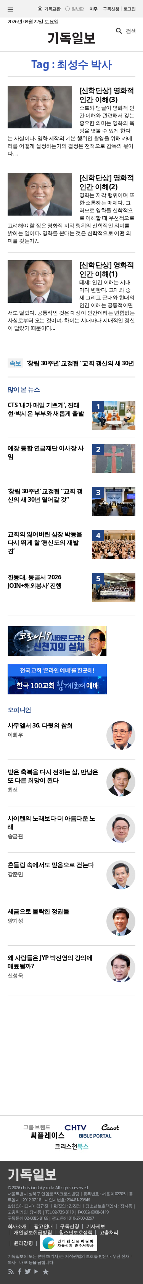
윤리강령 (23, 1242)
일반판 (78, 8)
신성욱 (15, 975)
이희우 (15, 734)
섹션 (10, 9)
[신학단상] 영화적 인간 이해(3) (106, 94)
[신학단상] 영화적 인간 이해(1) (106, 269)
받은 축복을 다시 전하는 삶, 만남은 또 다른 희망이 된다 (53, 776)
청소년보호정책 (75, 1232)
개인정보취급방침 (33, 1232)
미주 (94, 8)
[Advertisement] (71, 1054)
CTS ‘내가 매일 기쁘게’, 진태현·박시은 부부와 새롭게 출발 (46, 409)
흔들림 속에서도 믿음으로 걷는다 (51, 864)
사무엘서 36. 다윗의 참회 (40, 725)
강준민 (15, 874)
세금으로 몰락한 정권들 (38, 911)
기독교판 (52, 8)
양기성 (15, 920)
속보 (15, 363)
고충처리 (109, 1232)
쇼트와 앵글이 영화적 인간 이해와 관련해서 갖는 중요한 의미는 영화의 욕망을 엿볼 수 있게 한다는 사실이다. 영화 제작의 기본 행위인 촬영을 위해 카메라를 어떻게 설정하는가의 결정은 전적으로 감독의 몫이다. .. (71, 130)
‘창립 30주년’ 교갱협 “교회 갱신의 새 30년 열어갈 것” (45, 495)
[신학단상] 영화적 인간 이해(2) (106, 182)
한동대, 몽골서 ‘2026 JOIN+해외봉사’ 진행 (35, 581)
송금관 (15, 835)
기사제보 (95, 1226)
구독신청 (111, 8)
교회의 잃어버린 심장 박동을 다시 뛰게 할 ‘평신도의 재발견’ (45, 542)
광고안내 (43, 1226)
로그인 (129, 8)
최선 (13, 789)
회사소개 (17, 1226)
